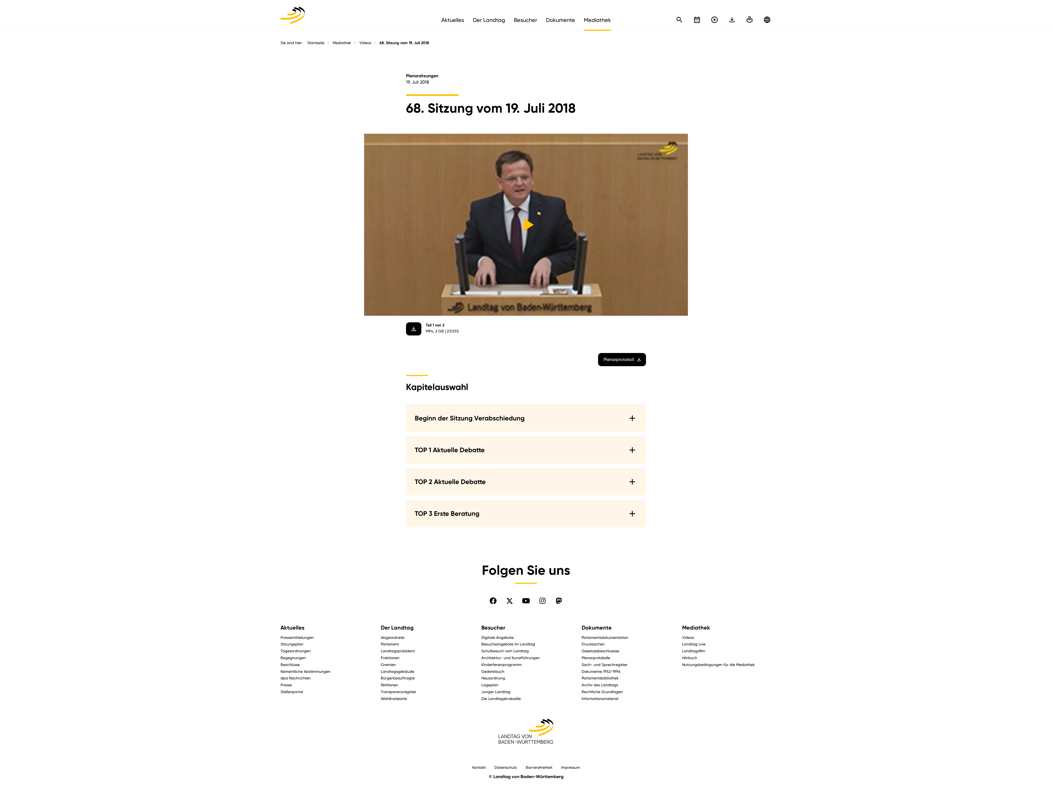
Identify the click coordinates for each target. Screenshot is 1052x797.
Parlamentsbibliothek (600, 678)
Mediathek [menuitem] (597, 20)
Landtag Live (693, 644)
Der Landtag (397, 627)
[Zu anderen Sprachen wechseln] (767, 19)
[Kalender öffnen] (697, 19)
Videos (365, 43)
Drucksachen (593, 644)
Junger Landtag (495, 691)
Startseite (315, 43)
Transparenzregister (398, 691)
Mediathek (342, 43)
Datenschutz (505, 767)
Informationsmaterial (600, 698)
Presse (286, 684)
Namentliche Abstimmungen (305, 671)
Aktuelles (292, 627)
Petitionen (389, 684)
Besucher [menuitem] (525, 20)
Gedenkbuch (492, 671)
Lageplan (489, 684)
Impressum (570, 767)
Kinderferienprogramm (501, 664)
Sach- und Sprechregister (605, 664)
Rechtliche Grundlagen (602, 691)
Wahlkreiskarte (394, 698)
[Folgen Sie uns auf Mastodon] (559, 601)
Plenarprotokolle (596, 657)
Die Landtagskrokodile (501, 698)
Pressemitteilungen (297, 637)
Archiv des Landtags (600, 684)
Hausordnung (493, 678)
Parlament (390, 644)
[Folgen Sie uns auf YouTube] (526, 601)
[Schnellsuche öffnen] (679, 19)
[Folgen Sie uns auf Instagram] (542, 601)
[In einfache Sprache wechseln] (732, 19)
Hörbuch (689, 657)
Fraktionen (390, 657)
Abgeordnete (392, 637)
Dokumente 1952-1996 (601, 671)
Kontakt (479, 767)
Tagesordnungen (296, 650)
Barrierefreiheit (539, 767)
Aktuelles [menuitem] (452, 20)
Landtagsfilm (693, 650)
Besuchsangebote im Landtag (508, 644)
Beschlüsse (290, 664)
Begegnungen (293, 657)
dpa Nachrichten (296, 678)
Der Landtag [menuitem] (489, 20)
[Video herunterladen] (413, 328)
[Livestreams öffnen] (714, 19)
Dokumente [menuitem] (560, 20)
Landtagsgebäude (397, 671)
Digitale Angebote (497, 637)
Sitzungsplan (292, 644)
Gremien (388, 664)
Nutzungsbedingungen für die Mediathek (718, 664)
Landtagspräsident (398, 650)
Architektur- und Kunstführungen (510, 657)
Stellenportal (292, 691)
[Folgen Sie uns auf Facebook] (493, 601)
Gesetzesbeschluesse (600, 650)
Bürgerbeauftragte (398, 678)
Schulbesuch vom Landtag (505, 650)
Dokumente (597, 627)
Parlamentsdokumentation (605, 637)
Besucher (493, 627)
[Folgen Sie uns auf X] (510, 601)
